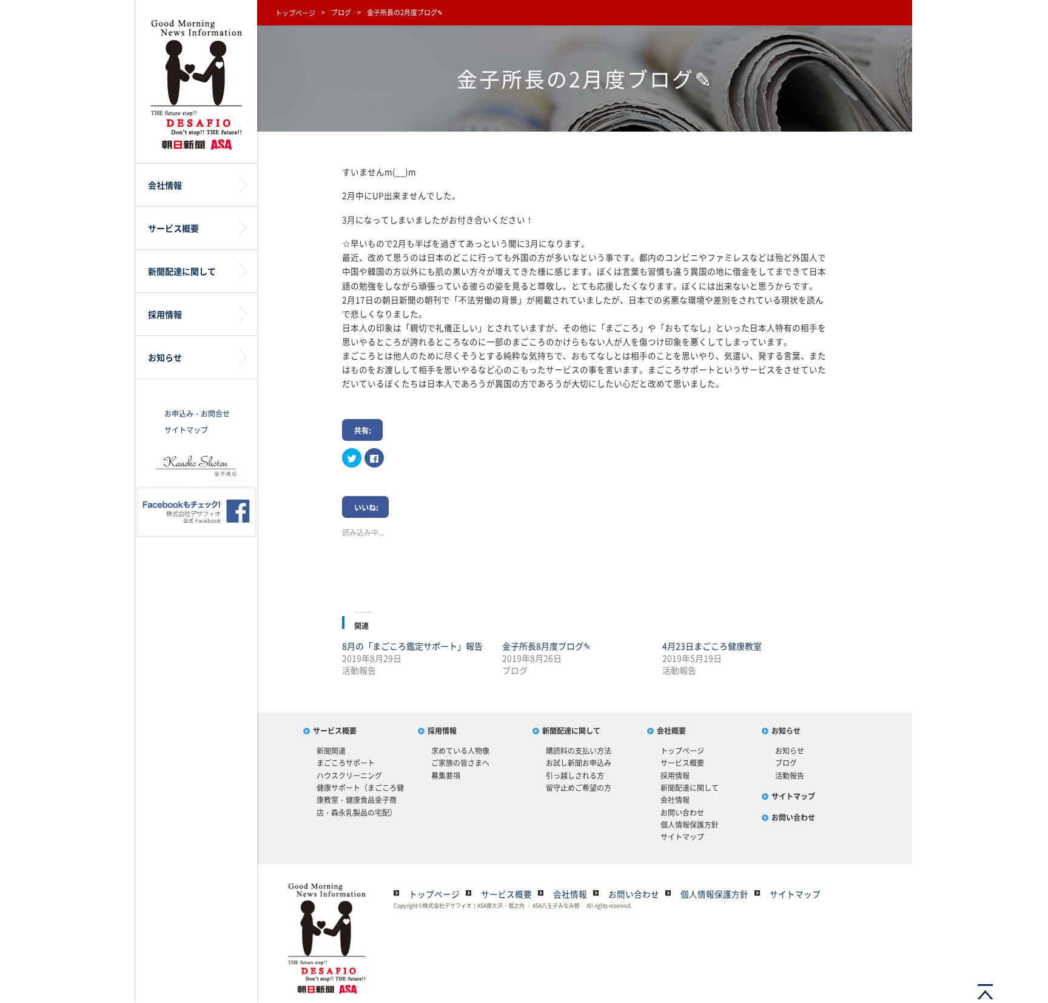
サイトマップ (186, 429)
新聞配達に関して (571, 730)
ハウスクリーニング (349, 775)
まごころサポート (346, 762)
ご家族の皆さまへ (460, 762)
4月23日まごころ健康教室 (712, 646)
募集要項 (445, 775)
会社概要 (671, 730)
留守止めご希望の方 (578, 787)
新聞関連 (331, 750)
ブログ (341, 12)
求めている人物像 (460, 750)
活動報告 (789, 775)
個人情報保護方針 (689, 824)
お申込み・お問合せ (197, 413)
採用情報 (442, 730)
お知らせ (786, 730)
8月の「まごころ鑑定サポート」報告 (412, 646)
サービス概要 (335, 730)
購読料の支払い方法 (578, 750)
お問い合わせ (682, 812)
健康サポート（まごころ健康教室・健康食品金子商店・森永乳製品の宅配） (360, 800)
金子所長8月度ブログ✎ (546, 646)
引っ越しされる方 (575, 775)
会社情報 (675, 799)
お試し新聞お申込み (578, 762)
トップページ (295, 13)
